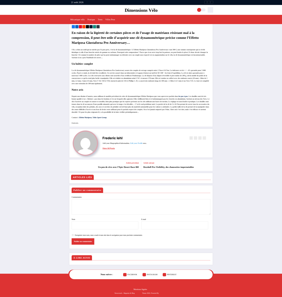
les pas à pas (183, 96)
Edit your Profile (136, 143)
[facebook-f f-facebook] (205, 2)
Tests (100, 19)
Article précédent (132, 163)
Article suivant (148, 163)
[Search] (210, 10)
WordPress (138, 293)
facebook (132, 274)
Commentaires (77, 197)
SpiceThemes (163, 293)
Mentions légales (140, 289)
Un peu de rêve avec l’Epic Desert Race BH (118, 167)
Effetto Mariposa (85, 117)
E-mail (143, 219)
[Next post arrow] (209, 165)
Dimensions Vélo (141, 10)
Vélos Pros (110, 19)
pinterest (171, 274)
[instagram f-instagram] (208, 2)
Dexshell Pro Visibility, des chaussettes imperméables (168, 167)
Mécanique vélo (77, 19)
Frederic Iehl (112, 138)
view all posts (108, 148)
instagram (152, 274)
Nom (73, 219)
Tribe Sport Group (100, 117)
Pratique (91, 19)
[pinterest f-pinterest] (212, 2)
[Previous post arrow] (72, 165)
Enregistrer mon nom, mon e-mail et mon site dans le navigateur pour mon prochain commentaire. (109, 235)
